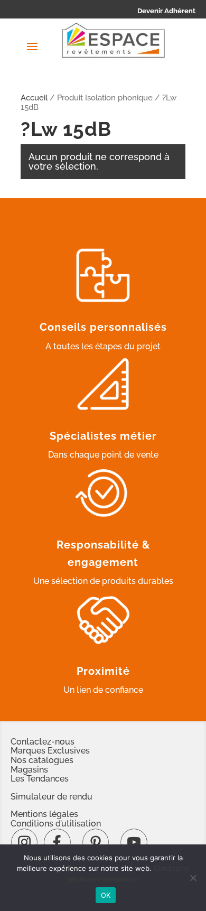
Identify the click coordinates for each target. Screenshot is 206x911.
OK (106, 895)
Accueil (34, 97)
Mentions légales (44, 814)
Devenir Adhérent (166, 11)
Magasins (29, 770)
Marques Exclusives (50, 751)
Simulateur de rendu (51, 797)
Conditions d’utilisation (56, 824)
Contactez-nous (42, 742)
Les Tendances (40, 779)
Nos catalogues (42, 760)
